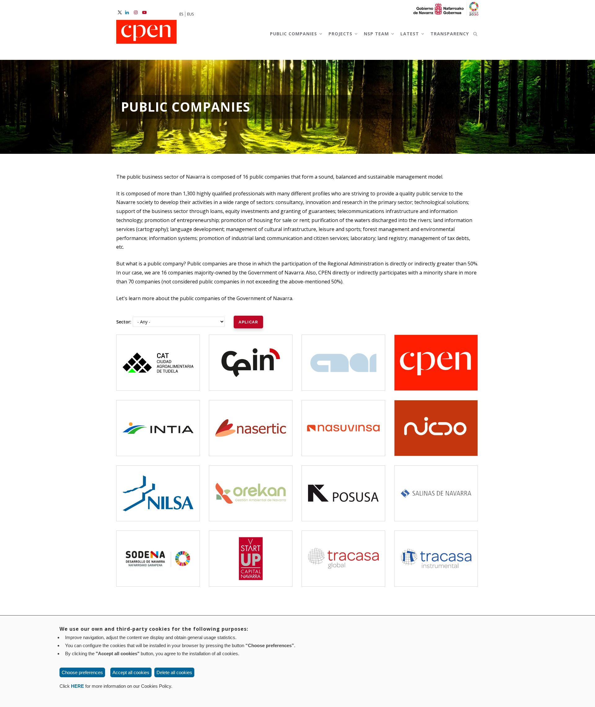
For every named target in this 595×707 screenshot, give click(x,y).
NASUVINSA (344, 422)
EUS (190, 14)
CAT (158, 357)
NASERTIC (250, 418)
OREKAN (251, 487)
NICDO (436, 422)
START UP (250, 553)
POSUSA (343, 487)
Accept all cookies (130, 672)
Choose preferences (82, 672)
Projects (341, 34)
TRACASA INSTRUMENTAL (437, 549)
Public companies (294, 34)
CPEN (436, 357)
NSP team (377, 34)
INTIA (158, 422)
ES (181, 14)
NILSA (158, 487)
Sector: (123, 322)
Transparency (449, 34)
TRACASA (343, 549)
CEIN (251, 357)
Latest (410, 34)
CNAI (343, 357)
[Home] (146, 32)
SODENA (158, 553)
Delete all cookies (174, 672)
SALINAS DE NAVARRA (436, 487)
